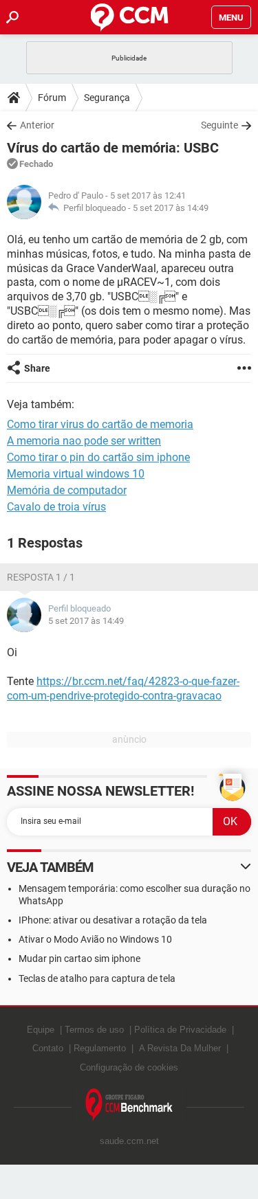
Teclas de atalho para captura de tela (97, 978)
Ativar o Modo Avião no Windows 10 (95, 939)
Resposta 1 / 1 (41, 577)
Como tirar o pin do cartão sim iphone (98, 457)
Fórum (52, 97)
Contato (47, 1048)
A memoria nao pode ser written (84, 440)
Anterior (37, 125)
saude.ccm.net (129, 1141)
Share (37, 368)
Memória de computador (67, 490)
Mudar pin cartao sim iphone (79, 958)
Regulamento (100, 1048)
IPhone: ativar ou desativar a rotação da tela (113, 920)
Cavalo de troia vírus (56, 506)
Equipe (40, 1029)
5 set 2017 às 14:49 (170, 208)
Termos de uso (94, 1029)
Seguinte (219, 125)
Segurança (107, 97)
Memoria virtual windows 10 (75, 473)
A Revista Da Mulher (180, 1048)
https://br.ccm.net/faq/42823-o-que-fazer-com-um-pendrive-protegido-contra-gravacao (123, 688)
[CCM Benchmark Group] (129, 1105)
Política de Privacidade (180, 1029)
